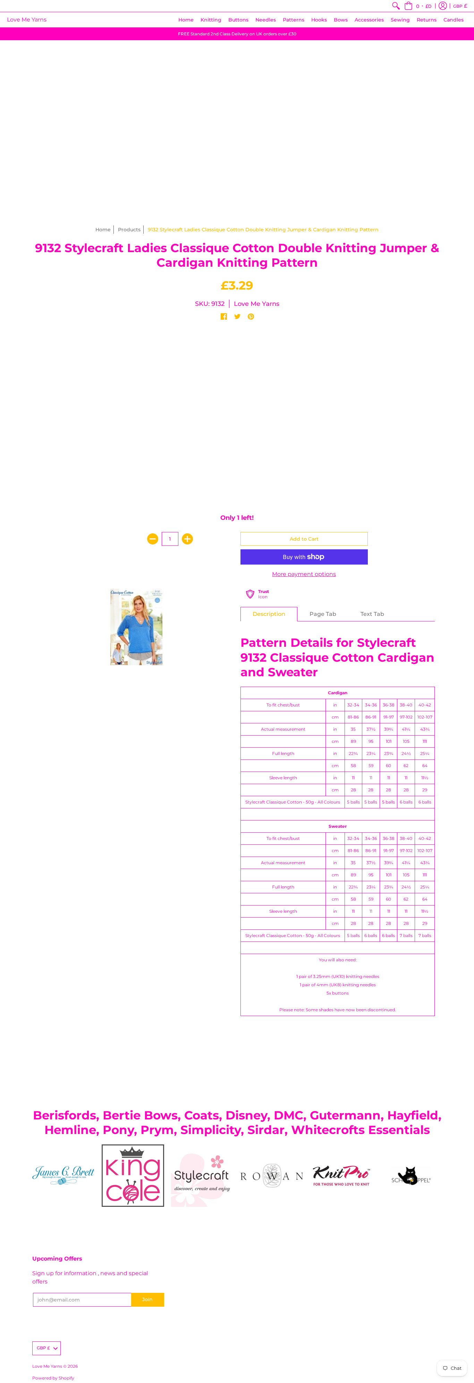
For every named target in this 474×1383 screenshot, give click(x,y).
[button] (417, 6)
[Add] (187, 538)
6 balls (406, 802)
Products (129, 229)
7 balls (406, 935)
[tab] (268, 614)
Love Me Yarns (26, 19)
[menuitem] (396, 6)
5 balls (353, 802)
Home (103, 229)
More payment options (304, 574)
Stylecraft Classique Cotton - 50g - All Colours (292, 802)
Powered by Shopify (53, 1378)
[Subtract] (152, 538)
